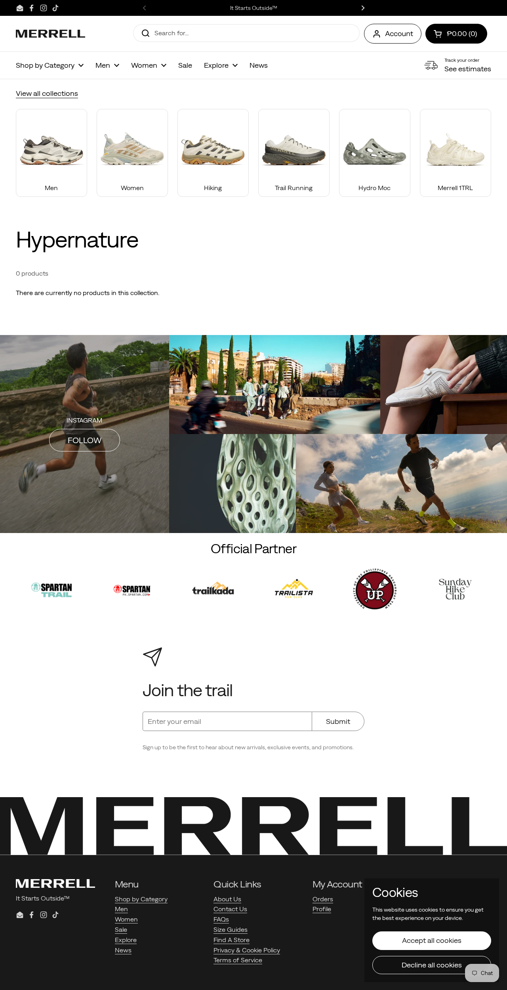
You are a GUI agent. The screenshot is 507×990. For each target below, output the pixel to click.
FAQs (221, 919)
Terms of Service (237, 959)
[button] (456, 34)
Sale (121, 929)
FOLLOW (84, 440)
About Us (227, 898)
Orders (323, 898)
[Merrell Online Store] (50, 34)
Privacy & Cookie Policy (246, 950)
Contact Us (230, 908)
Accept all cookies (431, 940)
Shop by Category (141, 898)
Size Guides (230, 929)
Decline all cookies (432, 965)
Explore (126, 939)
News (123, 950)
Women (126, 919)
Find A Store (231, 939)
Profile (322, 908)
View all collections (47, 93)
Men (121, 908)
